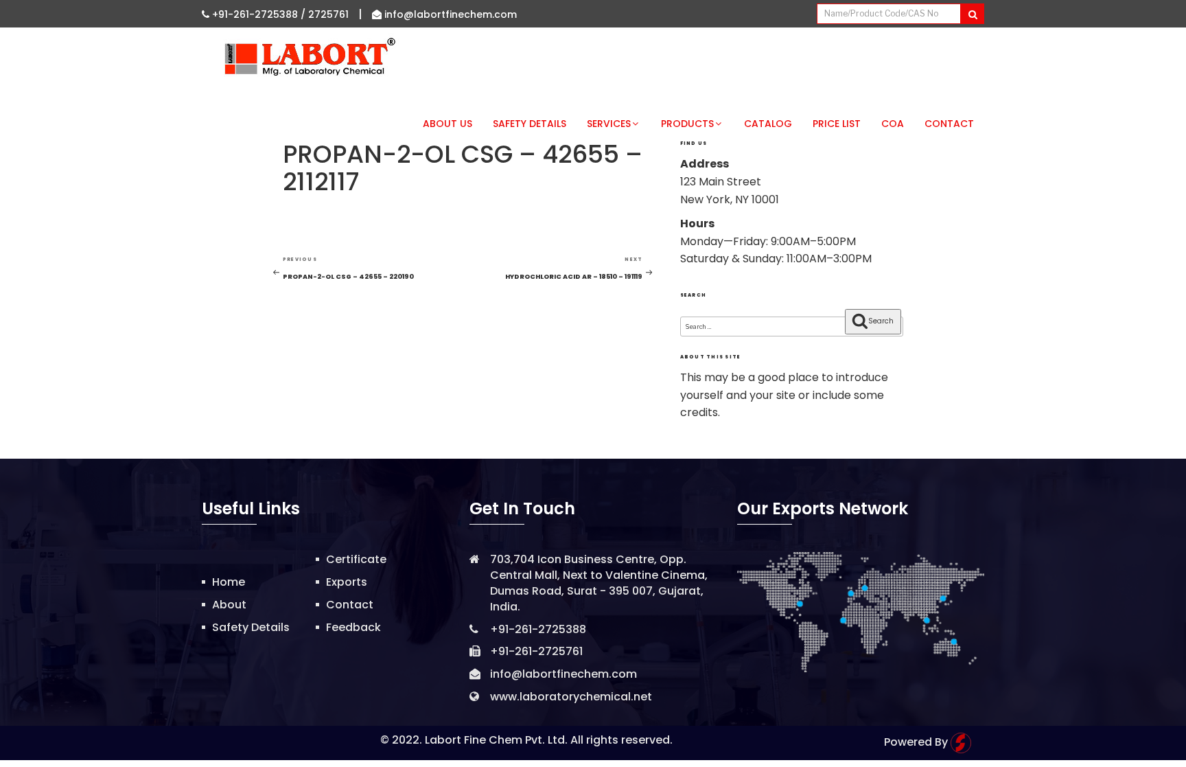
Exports (346, 582)
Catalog (768, 123)
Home (228, 582)
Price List (837, 123)
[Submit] (972, 13)
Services (609, 123)
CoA (892, 123)
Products (687, 123)
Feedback (353, 627)
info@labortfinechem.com (449, 14)
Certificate (356, 559)
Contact (949, 123)
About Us (447, 123)
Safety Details (529, 123)
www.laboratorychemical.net (571, 697)
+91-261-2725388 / (258, 14)
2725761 (328, 14)
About (229, 605)
